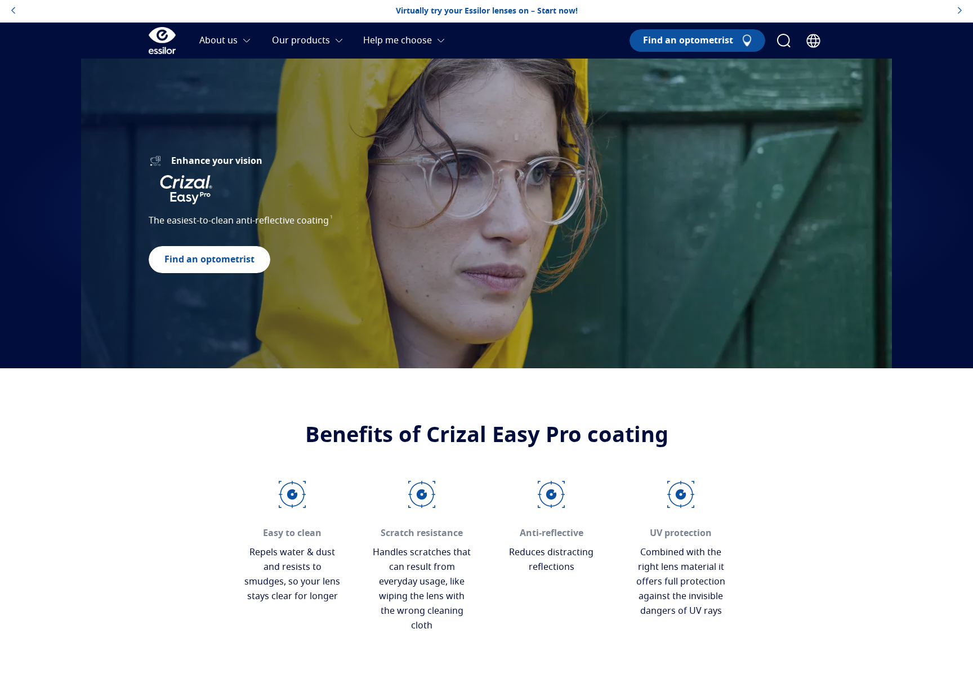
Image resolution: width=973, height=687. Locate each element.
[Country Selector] (813, 41)
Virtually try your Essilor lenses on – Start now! (487, 11)
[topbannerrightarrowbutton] (960, 11)
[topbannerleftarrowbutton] (13, 11)
